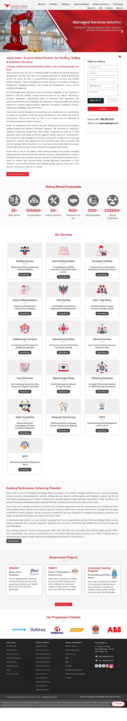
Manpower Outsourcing (43, 670)
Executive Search (41, 674)
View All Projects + (63, 604)
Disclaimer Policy (102, 697)
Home (42, 4)
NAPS (67, 658)
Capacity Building (81, 4)
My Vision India (11, 646)
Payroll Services (70, 654)
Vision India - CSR (12, 674)
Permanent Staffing (42, 650)
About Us (91, 8)
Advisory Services (100, 4)
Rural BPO (68, 666)
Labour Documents (12, 666)
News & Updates (11, 662)
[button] (118, 704)
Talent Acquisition (41, 686)
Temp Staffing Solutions (43, 658)
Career (8, 670)
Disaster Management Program (75, 674)
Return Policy (115, 697)
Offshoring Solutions (42, 690)
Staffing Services (41, 646)
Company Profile (11, 650)
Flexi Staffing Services (43, 662)
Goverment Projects (12, 654)
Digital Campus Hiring (72, 650)
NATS (67, 662)
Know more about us (17, 174)
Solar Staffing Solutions (43, 654)
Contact (109, 8)
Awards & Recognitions (13, 658)
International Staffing (43, 666)
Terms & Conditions (87, 697)
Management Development (73, 670)
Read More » (14, 541)
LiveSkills (68, 678)
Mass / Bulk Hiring (42, 678)
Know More (25, 274)
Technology (118, 4)
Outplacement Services (43, 682)
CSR (100, 8)
